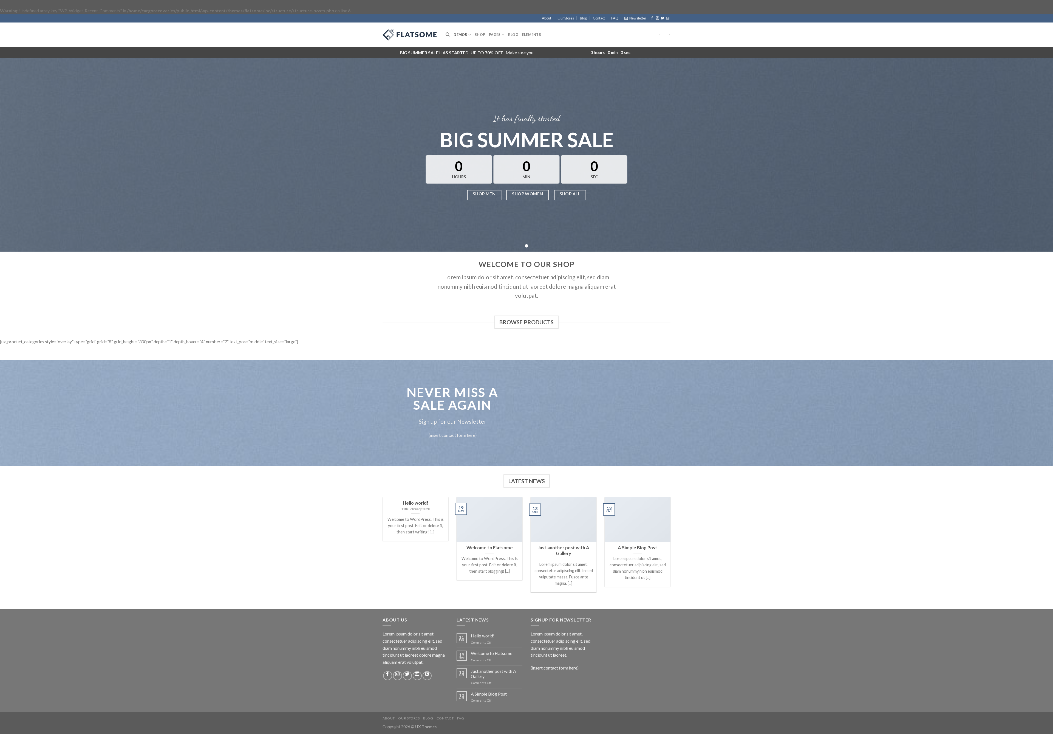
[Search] (448, 34)
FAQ (614, 18)
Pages (494, 34)
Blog (583, 18)
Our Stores (565, 18)
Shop (480, 34)
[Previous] (381, 548)
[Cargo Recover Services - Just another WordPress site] (410, 35)
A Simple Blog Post (489, 693)
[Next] (671, 548)
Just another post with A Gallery (493, 673)
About (546, 18)
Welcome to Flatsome (491, 653)
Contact (599, 18)
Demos (460, 34)
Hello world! (482, 635)
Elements (531, 34)
